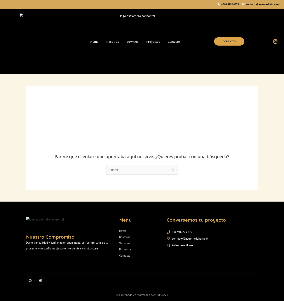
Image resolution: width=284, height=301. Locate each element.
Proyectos (153, 41)
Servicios (133, 41)
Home (94, 41)
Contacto (174, 41)
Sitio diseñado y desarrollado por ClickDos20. (142, 295)
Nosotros (112, 41)
